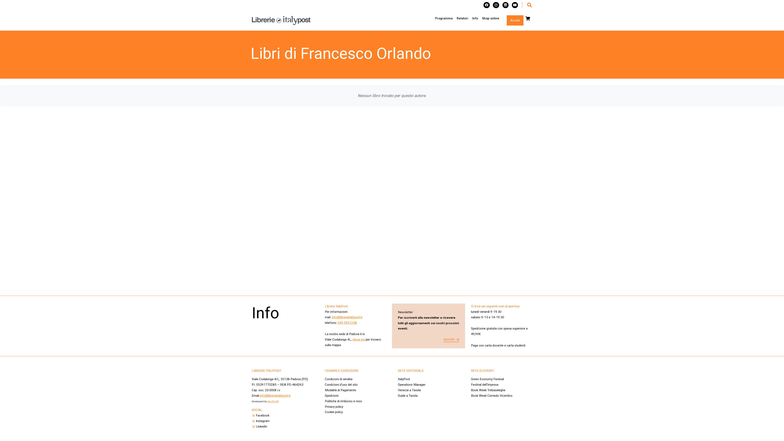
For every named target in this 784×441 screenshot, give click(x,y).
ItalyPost (404, 379)
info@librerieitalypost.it (347, 317)
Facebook (262, 415)
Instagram (263, 421)
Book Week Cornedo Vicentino (491, 396)
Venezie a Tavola (409, 390)
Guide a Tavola (408, 396)
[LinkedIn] (505, 5)
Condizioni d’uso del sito (341, 384)
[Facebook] (486, 5)
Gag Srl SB (272, 401)
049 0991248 (347, 323)
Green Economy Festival (487, 379)
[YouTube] (515, 5)
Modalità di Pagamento (340, 390)
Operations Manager (412, 384)
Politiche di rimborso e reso (343, 401)
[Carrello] (527, 18)
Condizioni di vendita (338, 379)
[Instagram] (496, 5)
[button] (529, 5)
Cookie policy (334, 412)
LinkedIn (261, 426)
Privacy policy (334, 407)
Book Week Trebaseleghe (488, 390)
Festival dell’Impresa (484, 384)
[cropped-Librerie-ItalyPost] (281, 20)
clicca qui (358, 339)
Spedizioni (332, 396)
